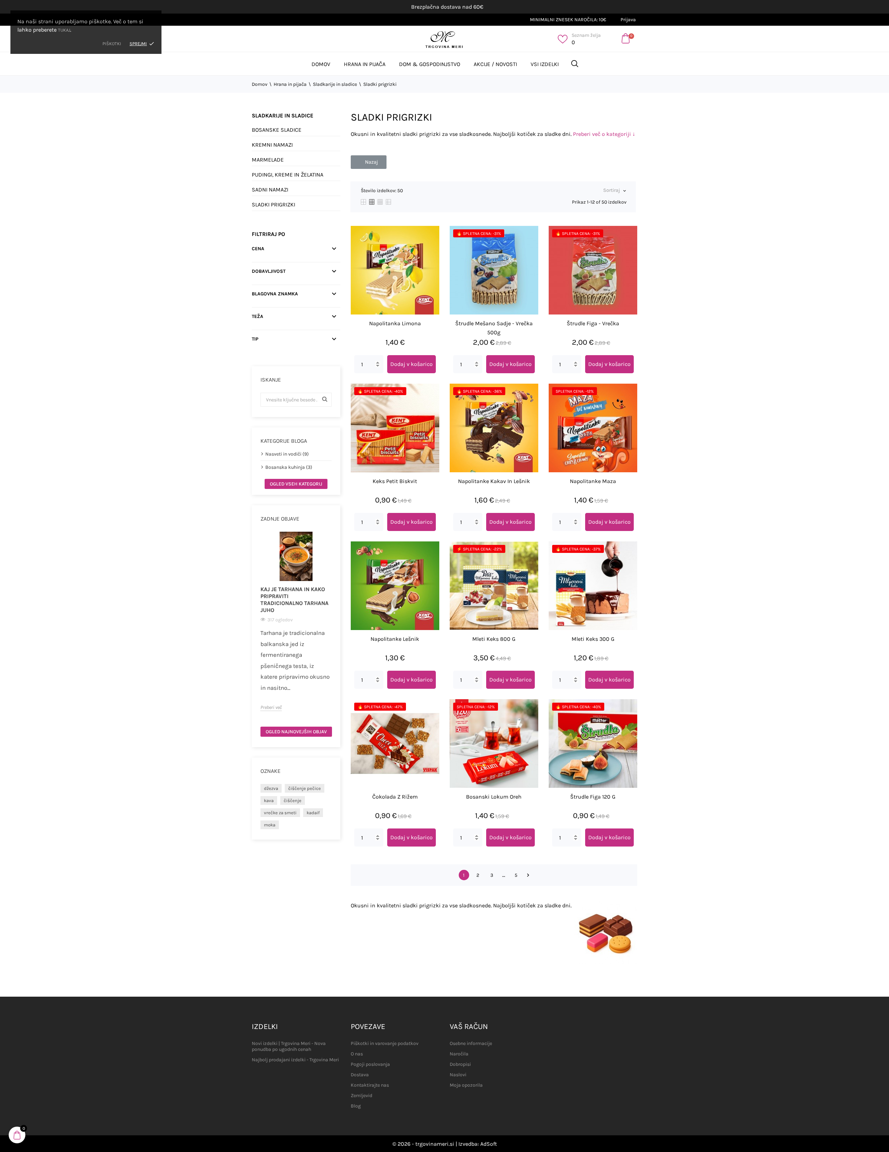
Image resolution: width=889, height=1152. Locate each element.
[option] (296, 621)
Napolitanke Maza (593, 481)
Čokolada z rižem (395, 796)
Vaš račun (469, 1026)
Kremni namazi (272, 144)
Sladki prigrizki (273, 204)
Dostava (360, 1075)
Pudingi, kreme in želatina (287, 174)
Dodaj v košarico (411, 364)
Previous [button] (256, 626)
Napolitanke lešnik (395, 639)
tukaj (64, 30)
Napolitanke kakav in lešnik (494, 481)
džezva (271, 788)
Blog (356, 1106)
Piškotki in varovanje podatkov (384, 1043)
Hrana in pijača (364, 64)
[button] (369, 162)
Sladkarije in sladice (282, 115)
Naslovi (458, 1075)
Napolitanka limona (395, 323)
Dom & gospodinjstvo (429, 64)
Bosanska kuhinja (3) (288, 467)
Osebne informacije (471, 1043)
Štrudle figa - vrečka (593, 323)
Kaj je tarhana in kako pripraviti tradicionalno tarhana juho (294, 599)
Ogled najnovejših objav (296, 732)
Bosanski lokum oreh (494, 796)
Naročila (459, 1054)
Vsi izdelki (545, 64)
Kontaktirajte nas (370, 1085)
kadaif (313, 812)
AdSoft (488, 1144)
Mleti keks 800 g (493, 639)
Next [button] (336, 626)
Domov (320, 64)
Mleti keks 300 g (593, 639)
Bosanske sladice (276, 129)
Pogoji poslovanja (370, 1064)
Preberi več (271, 707)
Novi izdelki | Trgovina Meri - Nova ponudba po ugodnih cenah (289, 1046)
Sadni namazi (270, 189)
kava (269, 800)
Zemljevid (361, 1095)
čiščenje (292, 800)
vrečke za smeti (280, 812)
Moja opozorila (466, 1085)
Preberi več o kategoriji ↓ (604, 134)
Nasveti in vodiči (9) (287, 454)
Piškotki (111, 43)
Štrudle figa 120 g (592, 796)
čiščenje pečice (304, 788)
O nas (357, 1054)
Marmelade (268, 159)
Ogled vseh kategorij (296, 484)
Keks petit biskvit (395, 481)
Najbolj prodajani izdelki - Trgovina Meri (295, 1060)
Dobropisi (460, 1064)
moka (269, 824)
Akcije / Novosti (495, 64)
